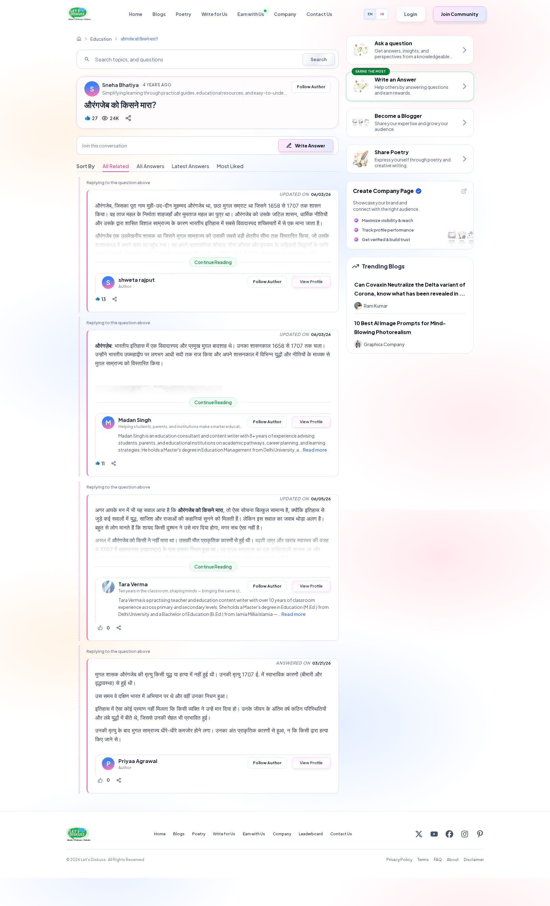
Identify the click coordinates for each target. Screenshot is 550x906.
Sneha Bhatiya (120, 85)
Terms (423, 859)
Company (285, 14)
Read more (315, 450)
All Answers (150, 166)
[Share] (128, 118)
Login (410, 14)
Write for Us (214, 14)
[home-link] (78, 38)
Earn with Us (250, 14)
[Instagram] (465, 834)
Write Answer (310, 145)
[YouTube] (434, 834)
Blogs (159, 14)
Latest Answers (190, 166)
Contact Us (319, 14)
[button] (207, 145)
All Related (115, 166)
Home (135, 14)
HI (382, 14)
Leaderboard (311, 833)
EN (370, 14)
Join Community (459, 14)
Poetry (183, 14)
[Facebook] (449, 834)
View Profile (311, 281)
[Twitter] (419, 834)
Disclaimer (474, 859)
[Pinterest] (480, 834)
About (453, 859)
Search (319, 59)
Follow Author (311, 86)
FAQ (438, 859)
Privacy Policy (399, 859)
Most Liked (230, 166)
